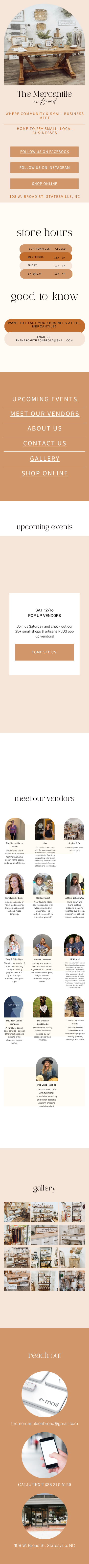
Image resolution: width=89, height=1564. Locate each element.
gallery (45, 459)
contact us (45, 443)
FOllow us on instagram (44, 167)
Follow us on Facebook (44, 151)
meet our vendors (45, 414)
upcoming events (45, 399)
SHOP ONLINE (45, 473)
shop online (44, 183)
